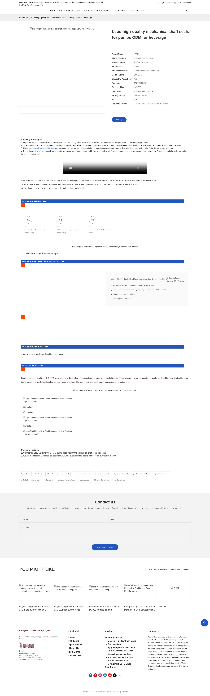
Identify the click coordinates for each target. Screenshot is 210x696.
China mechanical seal (101, 480)
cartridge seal (84, 480)
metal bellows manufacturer (30, 480)
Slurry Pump (51, 474)
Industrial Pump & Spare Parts (156, 569)
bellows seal (49, 480)
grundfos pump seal (161, 474)
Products (186, 569)
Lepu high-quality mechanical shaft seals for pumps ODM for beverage (61, 18)
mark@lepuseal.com (27, 653)
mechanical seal (119, 480)
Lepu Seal (23, 18)
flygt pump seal (104, 474)
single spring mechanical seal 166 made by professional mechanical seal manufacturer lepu (33, 608)
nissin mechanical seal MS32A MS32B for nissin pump (104, 608)
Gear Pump (38, 474)
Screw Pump (25, 474)
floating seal (175, 569)
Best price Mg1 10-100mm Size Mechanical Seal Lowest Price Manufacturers (139, 608)
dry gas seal (65, 474)
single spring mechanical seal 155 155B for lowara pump (68, 608)
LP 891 (162, 606)
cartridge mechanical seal (66, 480)
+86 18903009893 (184, 3)
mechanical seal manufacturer (42, 148)
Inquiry (119, 120)
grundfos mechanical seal (141, 474)
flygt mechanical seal (121, 474)
